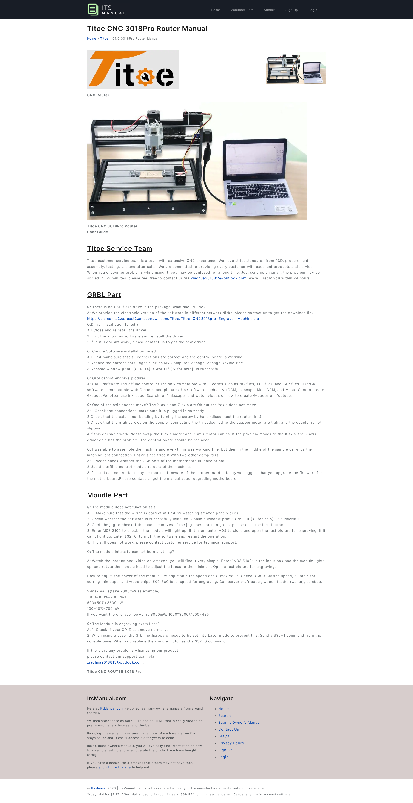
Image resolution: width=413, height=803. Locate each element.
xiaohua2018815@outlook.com (219, 278)
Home (215, 10)
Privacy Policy (231, 743)
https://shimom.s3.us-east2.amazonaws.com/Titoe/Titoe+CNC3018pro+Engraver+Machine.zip (173, 318)
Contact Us (228, 729)
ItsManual (99, 788)
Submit (269, 10)
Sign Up (291, 10)
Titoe (104, 38)
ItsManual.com (111, 708)
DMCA (224, 736)
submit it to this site (115, 767)
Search (224, 715)
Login (312, 10)
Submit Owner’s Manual (239, 722)
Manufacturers (242, 10)
